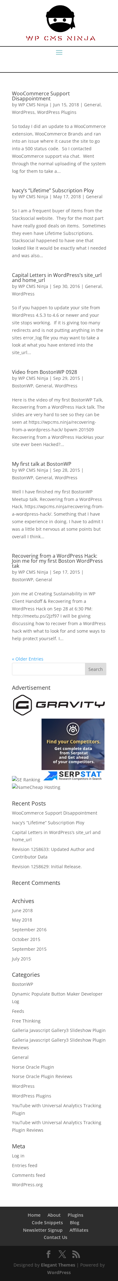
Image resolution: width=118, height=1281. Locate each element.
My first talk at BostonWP (41, 463)
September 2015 (29, 949)
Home (34, 1215)
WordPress (23, 112)
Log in (18, 1156)
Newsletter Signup (43, 1230)
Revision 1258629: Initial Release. (47, 866)
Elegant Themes (58, 1265)
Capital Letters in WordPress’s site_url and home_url (57, 278)
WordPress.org (27, 1185)
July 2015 (21, 959)
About (54, 1215)
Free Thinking (26, 1021)
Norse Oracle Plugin (33, 1067)
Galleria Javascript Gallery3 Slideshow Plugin (59, 1030)
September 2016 (29, 930)
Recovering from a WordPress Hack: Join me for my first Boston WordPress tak (57, 560)
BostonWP (22, 386)
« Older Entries (27, 659)
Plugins (75, 1215)
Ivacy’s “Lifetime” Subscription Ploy (53, 190)
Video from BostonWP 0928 (44, 372)
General (92, 105)
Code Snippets (47, 1222)
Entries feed (24, 1165)
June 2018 (22, 910)
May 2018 (22, 920)
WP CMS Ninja (33, 105)
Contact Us (55, 1237)
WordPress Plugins (56, 112)
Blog (74, 1222)
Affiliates (79, 1230)
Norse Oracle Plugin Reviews (42, 1076)
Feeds (18, 1011)
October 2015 (26, 939)
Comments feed (28, 1175)
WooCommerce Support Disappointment (41, 96)
